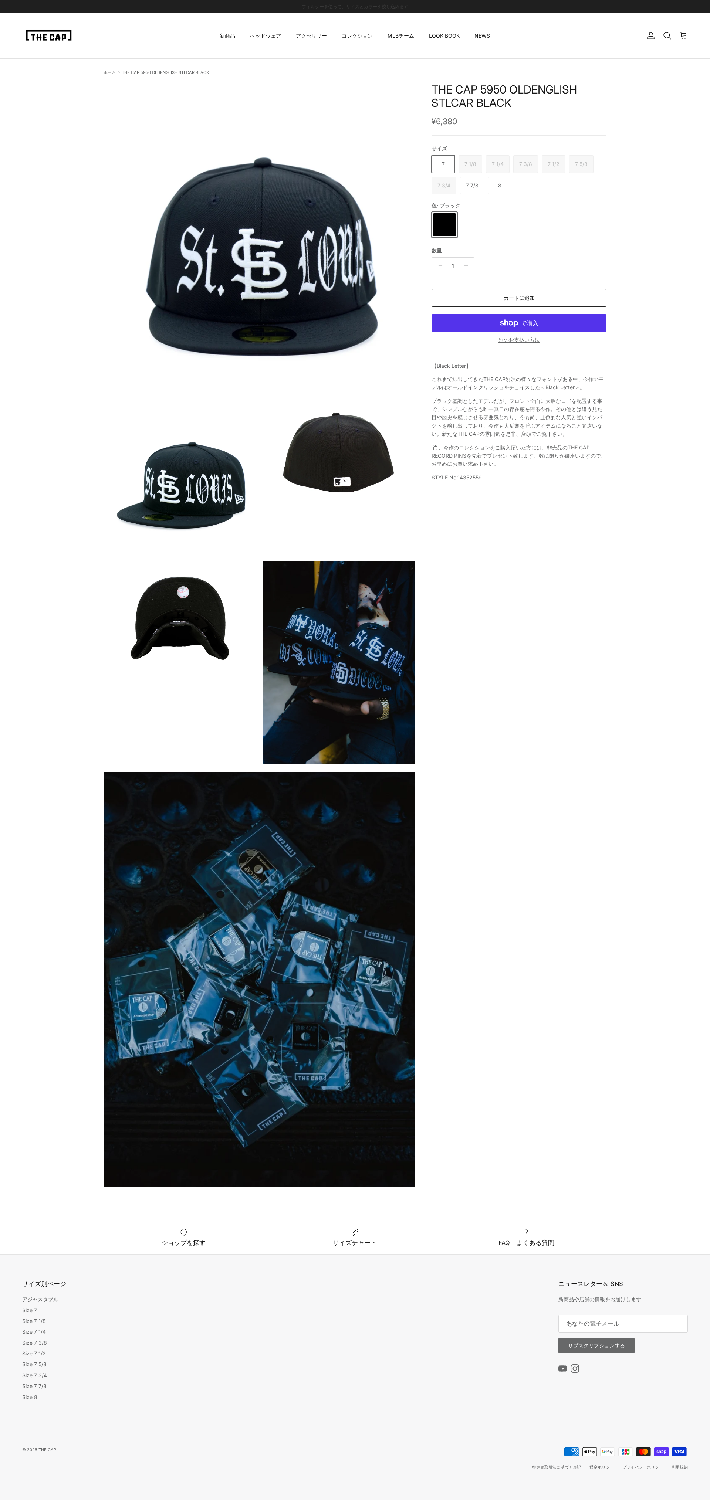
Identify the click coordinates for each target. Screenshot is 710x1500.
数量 (437, 250)
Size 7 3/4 (34, 1375)
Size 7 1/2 (34, 1353)
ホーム (110, 72)
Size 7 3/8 (34, 1343)
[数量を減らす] (438, 266)
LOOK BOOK (444, 36)
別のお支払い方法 (519, 340)
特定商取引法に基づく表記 (556, 1467)
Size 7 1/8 (34, 1321)
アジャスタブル (40, 1299)
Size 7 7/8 (34, 1386)
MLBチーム (401, 36)
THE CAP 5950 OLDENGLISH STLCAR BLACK (165, 72)
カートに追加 (519, 298)
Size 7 (29, 1310)
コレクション (357, 36)
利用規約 (680, 1467)
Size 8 (29, 1397)
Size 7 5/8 (34, 1364)
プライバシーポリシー (642, 1467)
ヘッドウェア (265, 36)
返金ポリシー (601, 1467)
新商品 (227, 36)
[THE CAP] (49, 36)
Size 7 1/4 (34, 1331)
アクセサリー (311, 36)
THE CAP (47, 1449)
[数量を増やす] (467, 266)
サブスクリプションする (596, 1345)
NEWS (482, 36)
